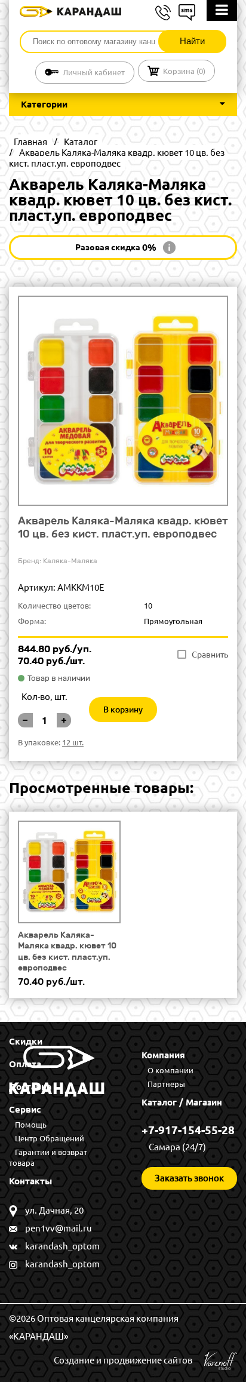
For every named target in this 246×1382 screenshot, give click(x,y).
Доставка (30, 1087)
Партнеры (166, 1084)
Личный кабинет (94, 72)
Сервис (25, 1109)
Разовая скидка (115, 247)
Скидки (25, 1041)
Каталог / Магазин (182, 1102)
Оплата (25, 1064)
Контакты (30, 1181)
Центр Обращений (49, 1138)
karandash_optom (62, 1246)
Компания (163, 1055)
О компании (170, 1070)
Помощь (31, 1124)
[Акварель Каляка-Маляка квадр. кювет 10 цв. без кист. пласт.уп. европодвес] (69, 872)
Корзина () (184, 71)
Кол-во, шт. (44, 697)
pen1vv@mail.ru (58, 1228)
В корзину (123, 709)
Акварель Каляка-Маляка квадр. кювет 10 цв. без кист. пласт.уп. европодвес (67, 951)
